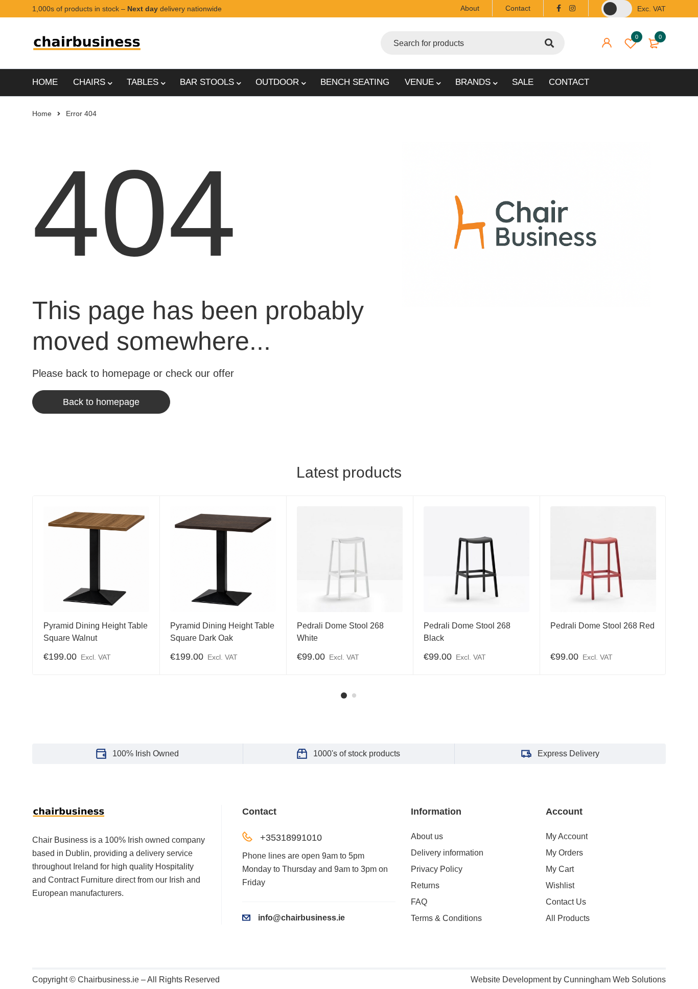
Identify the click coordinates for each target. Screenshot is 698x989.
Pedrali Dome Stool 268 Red (602, 625)
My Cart (560, 869)
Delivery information (447, 852)
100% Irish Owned (145, 753)
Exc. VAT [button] (651, 9)
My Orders (564, 852)
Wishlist (636, 37)
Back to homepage (101, 402)
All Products (568, 918)
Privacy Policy (436, 869)
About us (427, 836)
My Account (567, 836)
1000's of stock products (356, 753)
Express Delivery (568, 753)
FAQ (419, 901)
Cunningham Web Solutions (615, 979)
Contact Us (566, 901)
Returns (425, 885)
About (469, 8)
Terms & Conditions (446, 918)
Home (42, 113)
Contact (517, 8)
